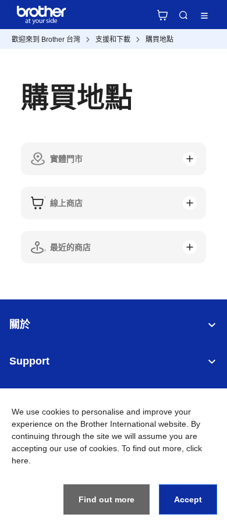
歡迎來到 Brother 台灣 (46, 39)
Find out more (106, 499)
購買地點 (159, 39)
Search (183, 15)
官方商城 (162, 15)
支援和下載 (112, 39)
